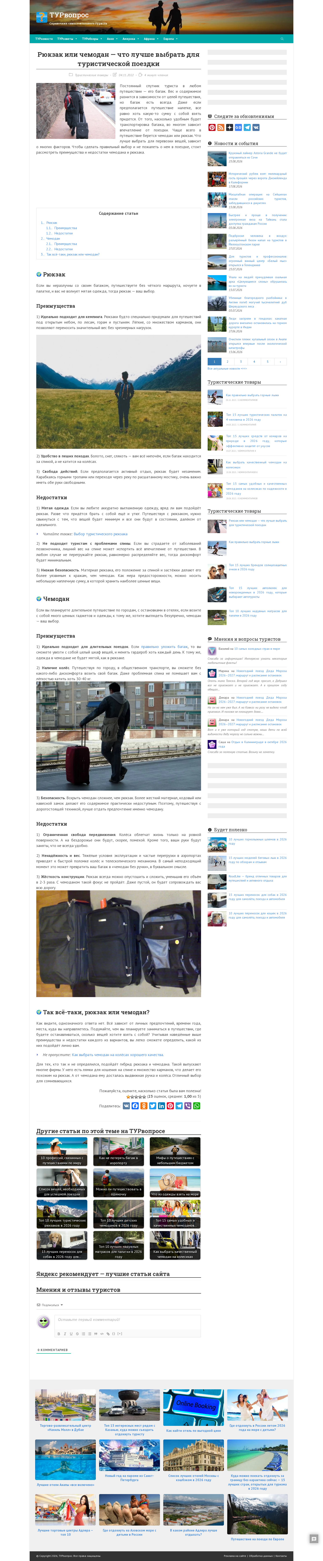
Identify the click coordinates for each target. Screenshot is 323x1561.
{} (113, 1333)
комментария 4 (247, 450)
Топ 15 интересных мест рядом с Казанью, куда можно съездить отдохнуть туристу (129, 1429)
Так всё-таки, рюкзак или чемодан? (70, 254)
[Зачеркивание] (77, 1333)
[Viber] (187, 1106)
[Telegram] (247, 128)
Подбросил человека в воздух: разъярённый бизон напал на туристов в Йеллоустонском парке (258, 240)
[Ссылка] (108, 1333)
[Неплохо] (140, 1097)
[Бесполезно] (128, 1097)
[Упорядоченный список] (83, 1333)
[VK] (126, 1106)
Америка (129, 39)
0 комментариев (248, 400)
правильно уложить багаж (164, 646)
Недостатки (59, 233)
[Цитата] (96, 1333)
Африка (149, 39)
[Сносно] (136, 1097)
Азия (110, 39)
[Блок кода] (102, 1333)
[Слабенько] (132, 1097)
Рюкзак (49, 222)
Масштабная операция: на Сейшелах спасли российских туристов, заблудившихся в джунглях (258, 198)
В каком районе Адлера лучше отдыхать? (193, 1532)
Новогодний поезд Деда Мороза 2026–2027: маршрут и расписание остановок (253, 673)
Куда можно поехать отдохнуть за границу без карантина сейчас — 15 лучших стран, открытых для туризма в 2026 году (257, 1482)
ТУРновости (44, 39)
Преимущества (61, 228)
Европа (168, 39)
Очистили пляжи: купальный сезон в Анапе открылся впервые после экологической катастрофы (258, 343)
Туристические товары (91, 75)
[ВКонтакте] (256, 128)
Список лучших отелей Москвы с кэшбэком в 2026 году (193, 1478)
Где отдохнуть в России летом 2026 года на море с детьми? (257, 1427)
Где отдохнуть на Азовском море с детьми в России (129, 1532)
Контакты (281, 1555)
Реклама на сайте (235, 1555)
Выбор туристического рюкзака (100, 533)
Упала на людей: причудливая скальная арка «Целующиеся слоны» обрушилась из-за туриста (258, 281)
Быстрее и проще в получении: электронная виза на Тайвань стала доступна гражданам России (258, 219)
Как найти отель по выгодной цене (193, 1430)
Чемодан (50, 238)
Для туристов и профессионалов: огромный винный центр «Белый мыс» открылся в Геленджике (258, 260)
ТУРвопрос (69, 14)
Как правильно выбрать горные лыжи (252, 395)
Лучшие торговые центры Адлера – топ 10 (65, 1532)
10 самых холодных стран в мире (257, 649)
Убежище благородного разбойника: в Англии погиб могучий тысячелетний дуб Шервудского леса (258, 302)
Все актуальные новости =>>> (227, 368)
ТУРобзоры (90, 39)
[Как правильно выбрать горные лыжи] (215, 397)
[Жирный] (59, 1333)
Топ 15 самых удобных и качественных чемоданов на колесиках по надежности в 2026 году (256, 488)
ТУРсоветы (65, 39)
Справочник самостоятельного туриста (78, 23)
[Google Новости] (238, 128)
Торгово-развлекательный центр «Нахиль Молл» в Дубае (65, 1427)
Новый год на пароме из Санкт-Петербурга (129, 1478)
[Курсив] (65, 1333)
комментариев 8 (248, 472)
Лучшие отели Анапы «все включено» (65, 1485)
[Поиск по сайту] (282, 39)
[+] (120, 1333)
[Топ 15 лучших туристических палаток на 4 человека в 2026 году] (215, 419)
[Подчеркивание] (71, 1333)
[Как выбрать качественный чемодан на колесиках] (215, 466)
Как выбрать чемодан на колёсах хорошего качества (117, 1054)
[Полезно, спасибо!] (144, 1097)
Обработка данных (261, 1555)
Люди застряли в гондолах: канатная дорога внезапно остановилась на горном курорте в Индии (258, 323)
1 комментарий (247, 424)
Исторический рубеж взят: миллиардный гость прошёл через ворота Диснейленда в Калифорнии (258, 178)
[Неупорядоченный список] (90, 1333)
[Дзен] (229, 128)
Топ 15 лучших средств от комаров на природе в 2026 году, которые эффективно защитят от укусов (256, 441)
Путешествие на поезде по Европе (257, 1539)
